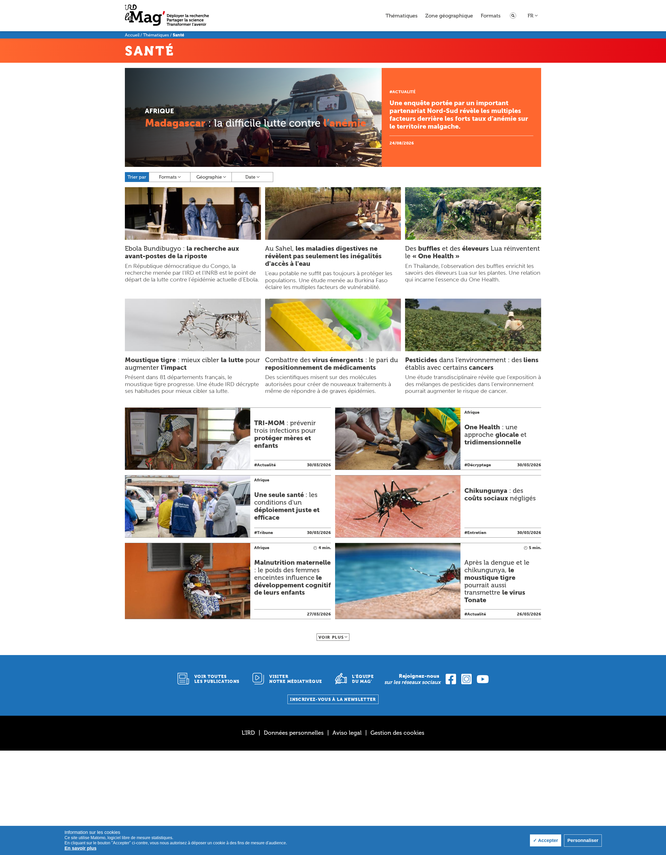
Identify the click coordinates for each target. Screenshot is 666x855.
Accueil (132, 35)
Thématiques (402, 15)
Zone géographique (449, 15)
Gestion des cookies (397, 732)
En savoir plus (81, 848)
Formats (491, 15)
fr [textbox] (530, 15)
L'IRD (248, 732)
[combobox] (533, 16)
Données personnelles (294, 732)
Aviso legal (347, 732)
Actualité (403, 91)
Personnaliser (582, 840)
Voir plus (331, 637)
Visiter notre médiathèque (295, 679)
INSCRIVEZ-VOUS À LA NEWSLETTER (333, 699)
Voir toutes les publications (217, 679)
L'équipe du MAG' (363, 679)
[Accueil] (167, 15)
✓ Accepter (545, 840)
